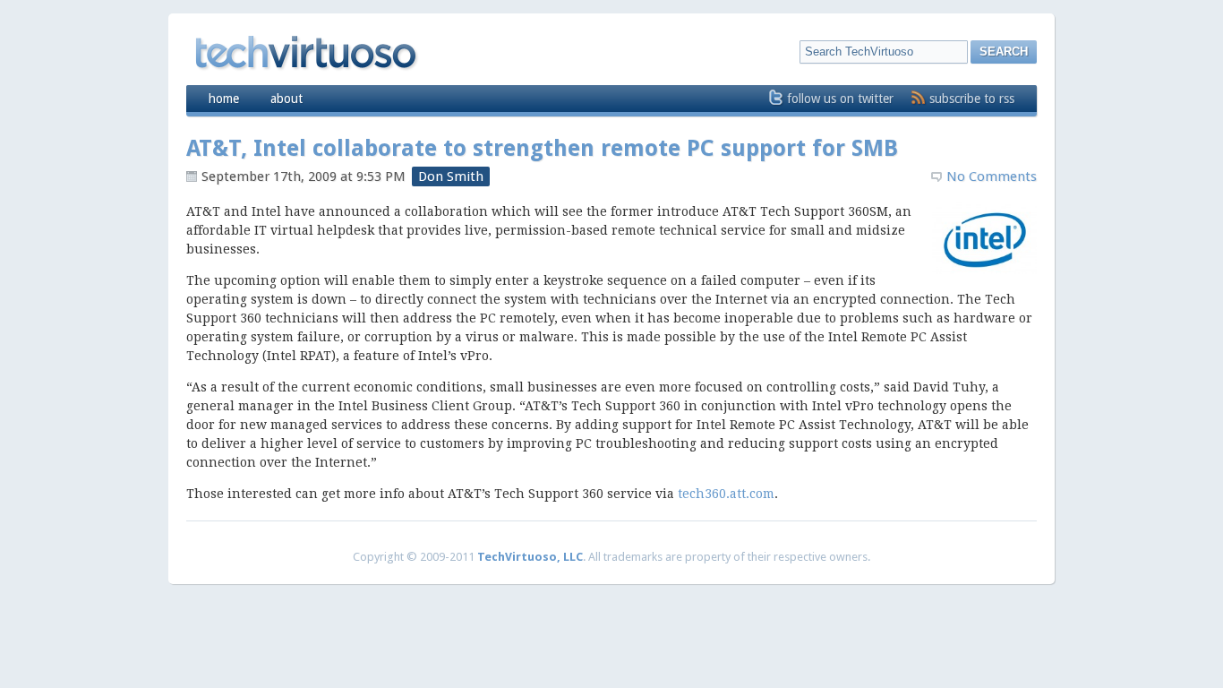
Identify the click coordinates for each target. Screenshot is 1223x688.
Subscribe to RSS (971, 98)
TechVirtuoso (305, 51)
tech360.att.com (726, 493)
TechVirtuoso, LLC (530, 556)
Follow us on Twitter (840, 98)
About (286, 98)
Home (224, 98)
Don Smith (450, 176)
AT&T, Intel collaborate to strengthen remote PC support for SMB (542, 148)
